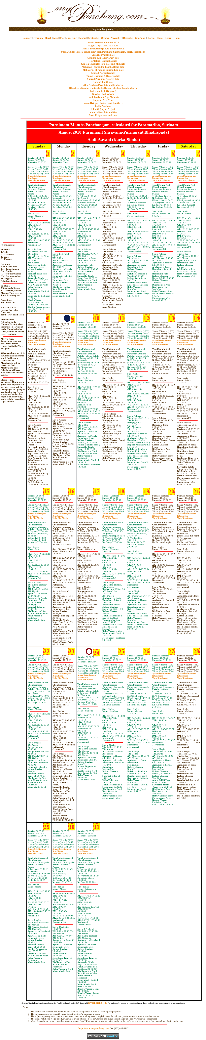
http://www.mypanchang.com (93, 1028)
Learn (168, 38)
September (93, 38)
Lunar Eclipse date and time (103, 112)
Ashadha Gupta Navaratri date (103, 57)
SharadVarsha (60, 677)
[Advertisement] (22, 13)
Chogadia (140, 38)
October (105, 38)
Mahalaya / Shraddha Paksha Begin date (103, 67)
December (128, 38)
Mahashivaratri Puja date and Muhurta (103, 48)
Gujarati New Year (103, 100)
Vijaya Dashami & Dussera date (103, 76)
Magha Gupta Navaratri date (103, 45)
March (48, 38)
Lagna (151, 38)
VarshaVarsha (85, 343)
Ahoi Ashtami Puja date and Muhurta (103, 85)
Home (177, 38)
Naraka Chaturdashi (103, 94)
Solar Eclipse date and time (103, 115)
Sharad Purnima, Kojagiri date (103, 79)
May (62, 38)
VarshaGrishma (36, 179)
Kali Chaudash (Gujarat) (103, 91)
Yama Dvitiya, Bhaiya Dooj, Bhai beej (103, 103)
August (83, 38)
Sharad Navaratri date (103, 73)
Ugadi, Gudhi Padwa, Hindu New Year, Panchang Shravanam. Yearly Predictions (103, 51)
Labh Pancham (103, 106)
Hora (160, 38)
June (68, 38)
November (116, 38)
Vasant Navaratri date (103, 54)
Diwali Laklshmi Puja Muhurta (103, 97)
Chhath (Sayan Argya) (103, 109)
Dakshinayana (37, 176)
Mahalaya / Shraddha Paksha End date (103, 70)
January (27, 38)
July (75, 38)
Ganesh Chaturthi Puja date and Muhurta (103, 63)
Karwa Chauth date (103, 82)
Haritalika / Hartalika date (103, 60)
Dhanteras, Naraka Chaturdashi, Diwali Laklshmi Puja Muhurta (103, 88)
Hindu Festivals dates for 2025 (103, 42)
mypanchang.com (103, 29)
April (56, 38)
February (38, 38)
